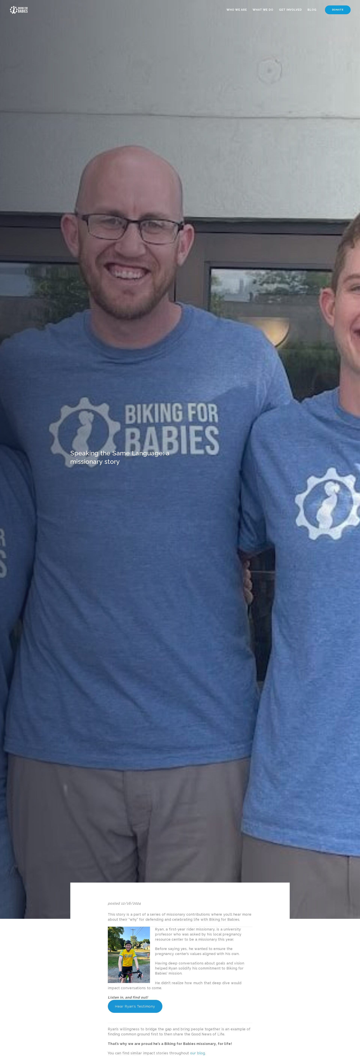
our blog (197, 1053)
